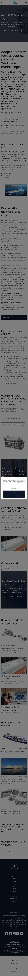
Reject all (14, 492)
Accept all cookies (14, 496)
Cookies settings (13, 488)
